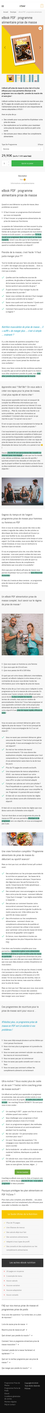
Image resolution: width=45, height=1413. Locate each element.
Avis (21, 179)
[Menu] (3, 6)
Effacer (40, 144)
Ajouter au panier (27, 163)
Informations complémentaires (22, 183)
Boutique (13, 12)
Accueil (5, 12)
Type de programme (9, 144)
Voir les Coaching (22, 1172)
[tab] (22, 176)
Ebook (6, 1393)
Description (22, 176)
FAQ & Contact (9, 1404)
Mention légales (10, 1402)
